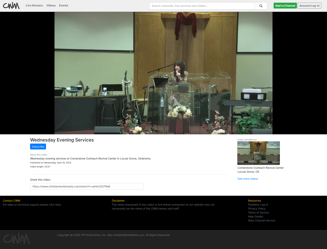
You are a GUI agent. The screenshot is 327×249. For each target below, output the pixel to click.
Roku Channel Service (261, 220)
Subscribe (38, 146)
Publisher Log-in (258, 204)
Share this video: (40, 179)
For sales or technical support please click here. (32, 204)
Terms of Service (258, 212)
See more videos (247, 178)
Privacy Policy (256, 208)
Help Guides (255, 216)
